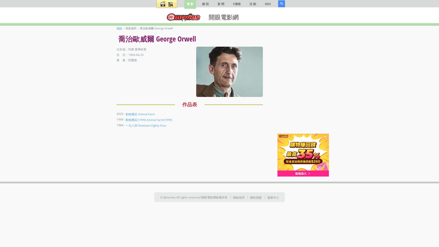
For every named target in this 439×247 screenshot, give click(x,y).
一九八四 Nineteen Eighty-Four (146, 125)
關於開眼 (256, 197)
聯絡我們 (239, 197)
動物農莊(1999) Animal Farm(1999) (149, 119)
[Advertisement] (300, 80)
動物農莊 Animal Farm (140, 114)
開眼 (119, 28)
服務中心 (273, 197)
